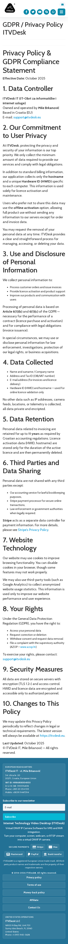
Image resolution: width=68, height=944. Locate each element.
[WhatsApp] (53, 12)
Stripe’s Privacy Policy (33, 530)
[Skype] (46, 12)
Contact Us (34, 907)
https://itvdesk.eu (52, 736)
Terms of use (34, 884)
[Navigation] (61, 12)
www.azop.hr (28, 647)
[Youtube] (39, 12)
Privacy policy (34, 877)
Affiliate (34, 900)
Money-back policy (34, 892)
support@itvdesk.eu (62, 4)
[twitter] (33, 12)
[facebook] (26, 12)
